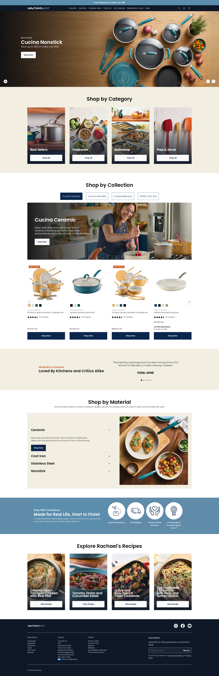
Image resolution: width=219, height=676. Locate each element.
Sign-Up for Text (64, 657)
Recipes (30, 652)
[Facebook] (183, 626)
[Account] (184, 8)
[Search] (179, 8)
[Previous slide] (28, 2)
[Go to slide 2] (108, 82)
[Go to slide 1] (106, 82)
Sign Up (186, 650)
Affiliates (91, 648)
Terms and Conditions (175, 655)
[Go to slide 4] (113, 82)
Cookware (31, 641)
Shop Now (28, 55)
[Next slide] (189, 2)
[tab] (71, 196)
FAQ (59, 643)
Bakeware (31, 643)
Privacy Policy (93, 641)
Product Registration (66, 652)
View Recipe (46, 604)
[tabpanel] (109, 271)
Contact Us (62, 641)
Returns (91, 645)
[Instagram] (176, 626)
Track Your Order (64, 648)
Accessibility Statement (97, 650)
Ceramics (31, 645)
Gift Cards (31, 650)
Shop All (46, 158)
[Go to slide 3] (110, 82)
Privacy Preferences (70, 659)
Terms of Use (93, 643)
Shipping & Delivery (65, 650)
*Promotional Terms (96, 652)
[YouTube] (190, 626)
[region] (109, 49)
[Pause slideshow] (5, 81)
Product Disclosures (66, 655)
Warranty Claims (64, 645)
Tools (29, 648)
